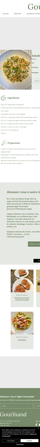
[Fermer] (37, 429)
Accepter (29, 441)
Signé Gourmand (21, 206)
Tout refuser (11, 441)
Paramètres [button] (20, 444)
